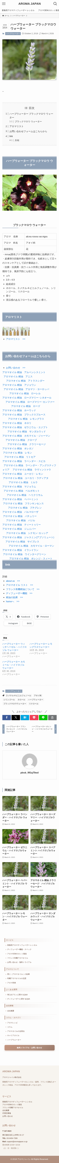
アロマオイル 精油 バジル (20, 520)
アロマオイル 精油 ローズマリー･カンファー (30, 402)
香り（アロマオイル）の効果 (18, 974)
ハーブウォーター (13, 33)
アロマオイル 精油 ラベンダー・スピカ (23, 461)
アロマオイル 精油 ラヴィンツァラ (32, 469)
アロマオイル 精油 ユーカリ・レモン (22, 473)
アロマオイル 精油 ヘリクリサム (25, 495)
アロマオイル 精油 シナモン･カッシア (27, 533)
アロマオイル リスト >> (19, 585)
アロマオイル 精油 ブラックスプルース (23, 414)
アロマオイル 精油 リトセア (20, 457)
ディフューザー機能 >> (19, 593)
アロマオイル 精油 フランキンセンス (23, 503)
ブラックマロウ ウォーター (28, 121)
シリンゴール (9, 700)
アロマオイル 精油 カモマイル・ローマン (31, 545)
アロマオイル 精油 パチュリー (20, 516)
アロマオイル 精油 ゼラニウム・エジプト (25, 427)
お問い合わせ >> (15, 367)
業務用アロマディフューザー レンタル (22, 945)
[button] (6, 717)
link (11, 136)
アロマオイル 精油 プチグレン (25, 507)
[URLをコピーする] (52, 717)
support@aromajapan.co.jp (17, 1141)
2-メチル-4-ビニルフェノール (18, 695)
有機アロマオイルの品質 (16, 978)
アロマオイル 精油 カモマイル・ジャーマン (26, 435)
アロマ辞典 (11, 983)
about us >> (13, 581)
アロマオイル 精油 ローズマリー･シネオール (26, 397)
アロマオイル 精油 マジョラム (19, 486)
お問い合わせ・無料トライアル (19, 962)
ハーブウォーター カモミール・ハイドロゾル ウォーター (13, 664)
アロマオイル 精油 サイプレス (22, 541)
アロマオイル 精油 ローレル (25, 393)
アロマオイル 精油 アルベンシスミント (23, 372)
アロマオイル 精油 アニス (18, 376)
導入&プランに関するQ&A (17, 995)
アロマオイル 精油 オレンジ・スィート (30, 558)
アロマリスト (16, 126)
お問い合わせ (7, 1116)
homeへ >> (12, 601)
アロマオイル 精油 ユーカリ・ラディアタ (25, 478)
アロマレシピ (12, 1023)
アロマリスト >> (15, 339)
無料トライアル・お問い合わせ (29, 1048)
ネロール (21, 700)
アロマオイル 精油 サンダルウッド (26, 431)
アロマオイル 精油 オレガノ (18, 448)
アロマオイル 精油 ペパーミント (20, 499)
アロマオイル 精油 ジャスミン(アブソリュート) (28, 537)
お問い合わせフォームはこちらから (28, 131)
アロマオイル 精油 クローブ (21, 440)
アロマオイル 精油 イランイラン (21, 550)
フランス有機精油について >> (22, 589)
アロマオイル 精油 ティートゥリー (21, 524)
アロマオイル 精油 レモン (17, 452)
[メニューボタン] (4, 4)
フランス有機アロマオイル (17, 958)
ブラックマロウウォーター (14, 704)
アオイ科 (38, 695)
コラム (9, 1027)
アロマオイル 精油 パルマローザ (20, 512)
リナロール (33, 704)
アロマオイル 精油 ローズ (25, 406)
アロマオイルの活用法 (16, 1031)
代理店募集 (6, 1113)
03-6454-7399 (12, 1138)
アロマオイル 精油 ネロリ (16, 423)
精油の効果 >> (14, 597)
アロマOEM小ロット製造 (17, 954)
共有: (17, 140)
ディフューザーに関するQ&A (18, 999)
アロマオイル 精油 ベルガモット (22, 490)
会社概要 (10, 1011)
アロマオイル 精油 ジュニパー (19, 528)
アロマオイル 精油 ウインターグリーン (24, 554)
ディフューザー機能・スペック (19, 949)
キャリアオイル (13, 1035)
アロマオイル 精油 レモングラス (26, 418)
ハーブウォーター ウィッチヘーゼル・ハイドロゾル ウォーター (14, 647)
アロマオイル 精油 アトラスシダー (25, 380)
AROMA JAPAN (29, 3)
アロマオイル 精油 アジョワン (19, 385)
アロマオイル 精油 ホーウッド (19, 410)
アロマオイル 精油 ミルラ (23, 482)
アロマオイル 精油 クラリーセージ (26, 444)
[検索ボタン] (55, 4)
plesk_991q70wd (29, 772)
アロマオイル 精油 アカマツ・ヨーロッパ (26, 389)
